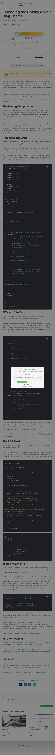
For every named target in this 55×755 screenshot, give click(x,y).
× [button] (42, 368)
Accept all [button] (22, 381)
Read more (27, 374)
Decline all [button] (32, 381)
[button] (14, 377)
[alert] (27, 377)
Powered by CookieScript (27, 386)
